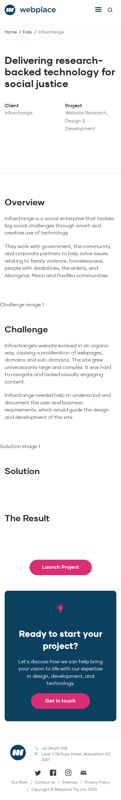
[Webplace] (30, 8)
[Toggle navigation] (98, 9)
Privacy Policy (97, 782)
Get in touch (60, 700)
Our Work (19, 782)
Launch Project (60, 567)
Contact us (45, 782)
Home (11, 32)
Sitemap (70, 782)
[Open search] (110, 10)
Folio (27, 32)
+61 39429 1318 (54, 748)
